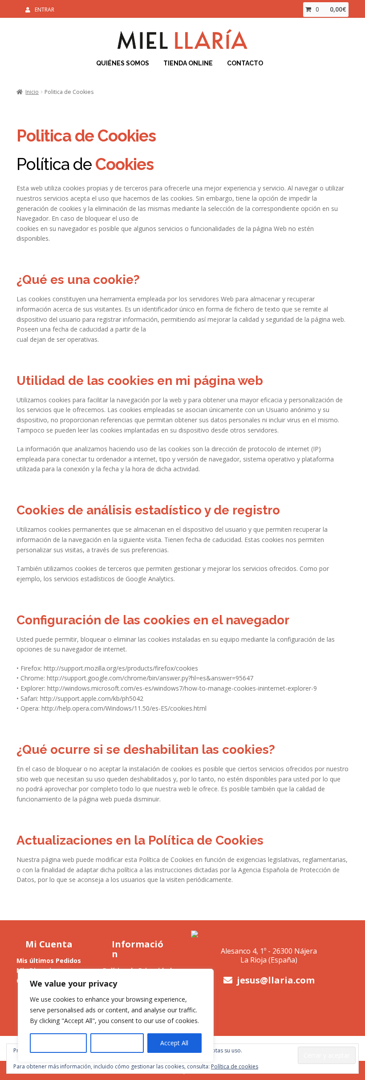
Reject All (117, 1043)
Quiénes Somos (122, 63)
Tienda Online (188, 63)
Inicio (32, 92)
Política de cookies (234, 1066)
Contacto (245, 63)
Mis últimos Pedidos (48, 960)
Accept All (174, 1043)
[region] (116, 1015)
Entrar (44, 9)
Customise (58, 1043)
